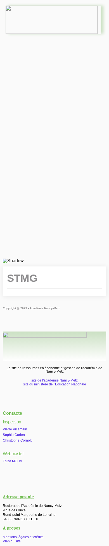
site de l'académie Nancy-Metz (54, 380)
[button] (54, 54)
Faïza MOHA (12, 461)
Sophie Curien (14, 435)
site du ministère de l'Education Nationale (54, 384)
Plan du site (12, 541)
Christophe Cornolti (17, 440)
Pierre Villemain (15, 429)
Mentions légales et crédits (23, 537)
